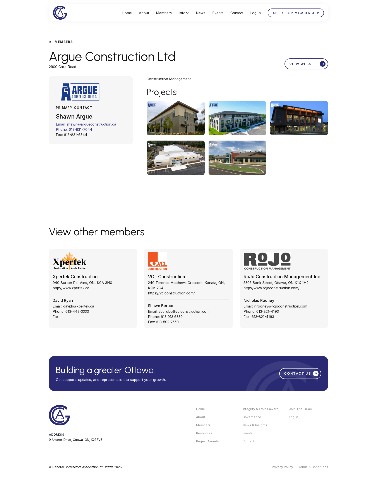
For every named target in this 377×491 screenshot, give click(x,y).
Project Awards (207, 441)
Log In (255, 13)
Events (217, 13)
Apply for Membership (295, 13)
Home (127, 13)
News (200, 13)
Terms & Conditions (313, 467)
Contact (236, 13)
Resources (204, 433)
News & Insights (254, 425)
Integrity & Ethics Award (260, 409)
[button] (183, 12)
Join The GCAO (300, 409)
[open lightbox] (176, 118)
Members (164, 13)
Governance (251, 417)
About (144, 13)
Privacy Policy (282, 467)
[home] (60, 13)
